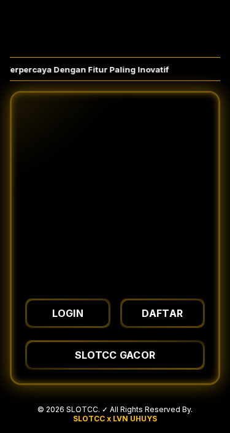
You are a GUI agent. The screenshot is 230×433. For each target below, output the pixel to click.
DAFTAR (162, 313)
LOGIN (68, 313)
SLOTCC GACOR (115, 355)
